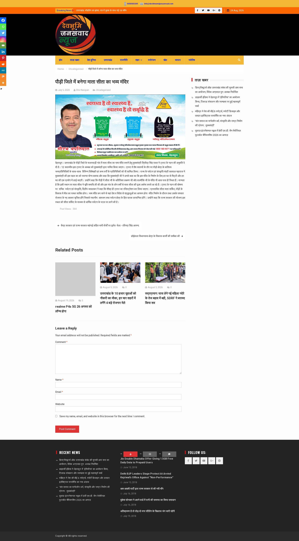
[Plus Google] (214, 10)
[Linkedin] (3, 52)
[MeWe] (3, 70)
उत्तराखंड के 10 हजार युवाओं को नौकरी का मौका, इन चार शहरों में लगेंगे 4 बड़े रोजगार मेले (118, 298)
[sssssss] (120, 158)
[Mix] (3, 76)
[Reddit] (3, 64)
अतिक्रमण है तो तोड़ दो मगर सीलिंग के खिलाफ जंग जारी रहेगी (147, 511)
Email (59, 391)
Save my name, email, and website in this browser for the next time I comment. (102, 416)
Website (59, 404)
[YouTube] (208, 10)
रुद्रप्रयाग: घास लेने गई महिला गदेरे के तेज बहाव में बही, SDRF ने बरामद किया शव (165, 298)
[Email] (3, 45)
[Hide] (1, 89)
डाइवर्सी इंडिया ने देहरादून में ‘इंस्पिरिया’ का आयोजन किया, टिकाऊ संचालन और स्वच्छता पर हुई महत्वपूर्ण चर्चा (217, 101)
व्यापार (178, 59)
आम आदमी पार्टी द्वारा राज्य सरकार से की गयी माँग (141, 488)
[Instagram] (3, 39)
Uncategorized (103, 90)
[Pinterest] (219, 10)
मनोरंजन (152, 59)
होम (60, 59)
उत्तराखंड (108, 59)
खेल (165, 59)
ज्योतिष (192, 59)
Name (59, 379)
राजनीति (124, 59)
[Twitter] (203, 10)
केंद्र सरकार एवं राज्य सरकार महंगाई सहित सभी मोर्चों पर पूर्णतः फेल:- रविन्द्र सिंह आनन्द (100, 225)
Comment (61, 342)
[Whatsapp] (3, 27)
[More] (3, 83)
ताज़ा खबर (74, 59)
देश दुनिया (91, 59)
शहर (137, 59)
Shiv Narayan (82, 90)
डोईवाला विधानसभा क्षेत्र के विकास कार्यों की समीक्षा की (155, 236)
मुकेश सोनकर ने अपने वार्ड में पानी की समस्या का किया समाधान (148, 499)
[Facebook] (197, 10)
